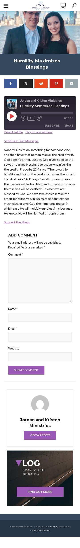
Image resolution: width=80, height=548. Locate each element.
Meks (53, 526)
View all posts (40, 435)
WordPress (42, 530)
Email (12, 328)
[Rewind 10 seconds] (23, 118)
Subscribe (51, 125)
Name (13, 309)
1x (31, 118)
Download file (13, 132)
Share (68, 125)
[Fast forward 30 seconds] (39, 118)
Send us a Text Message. (21, 141)
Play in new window (38, 132)
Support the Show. (17, 222)
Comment (15, 254)
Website (13, 348)
